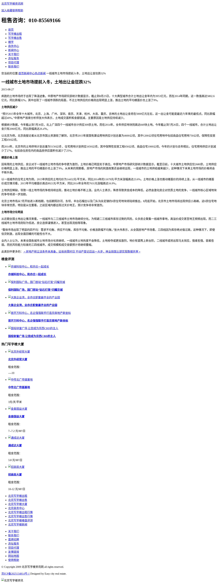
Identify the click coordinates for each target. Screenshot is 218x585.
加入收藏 (6, 10)
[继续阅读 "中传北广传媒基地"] (20, 379)
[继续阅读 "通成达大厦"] (16, 437)
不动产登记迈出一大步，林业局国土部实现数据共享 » (108, 251)
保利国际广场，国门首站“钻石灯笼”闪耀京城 (35, 289)
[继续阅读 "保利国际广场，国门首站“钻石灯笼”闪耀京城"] (36, 282)
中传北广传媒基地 (19, 387)
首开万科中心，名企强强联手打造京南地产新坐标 (38, 320)
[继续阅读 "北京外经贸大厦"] (19, 351)
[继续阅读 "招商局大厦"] (16, 466)
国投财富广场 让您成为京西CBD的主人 (32, 336)
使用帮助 (17, 10)
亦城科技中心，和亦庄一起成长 (27, 274)
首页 (21, 73)
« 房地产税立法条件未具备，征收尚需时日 (49, 251)
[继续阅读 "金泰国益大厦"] (17, 408)
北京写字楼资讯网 (12, 3)
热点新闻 (40, 73)
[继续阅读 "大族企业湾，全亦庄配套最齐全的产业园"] (34, 297)
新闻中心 (29, 73)
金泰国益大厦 (16, 416)
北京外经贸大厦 (17, 359)
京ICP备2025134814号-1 (15, 573)
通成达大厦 (15, 445)
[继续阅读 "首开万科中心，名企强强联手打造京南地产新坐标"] (39, 313)
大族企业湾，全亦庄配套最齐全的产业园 (32, 305)
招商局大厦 (15, 474)
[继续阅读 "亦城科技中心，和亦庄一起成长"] (28, 266)
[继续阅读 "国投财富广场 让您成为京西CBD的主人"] (33, 328)
